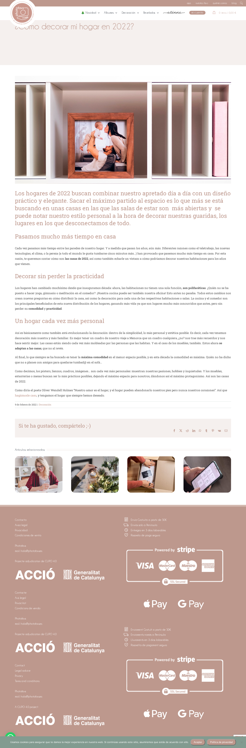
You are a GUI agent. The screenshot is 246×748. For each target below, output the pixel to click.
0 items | (227, 13)
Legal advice (23, 670)
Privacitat (20, 603)
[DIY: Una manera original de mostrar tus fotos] (151, 474)
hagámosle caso (26, 395)
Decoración (45, 404)
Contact (20, 665)
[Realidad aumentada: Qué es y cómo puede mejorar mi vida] (207, 474)
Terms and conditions (27, 681)
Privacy (19, 675)
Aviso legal (21, 525)
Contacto (20, 519)
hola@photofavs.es (31, 551)
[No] (241, 742)
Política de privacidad (221, 742)
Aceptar (198, 742)
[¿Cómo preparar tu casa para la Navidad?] (95, 474)
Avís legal (20, 597)
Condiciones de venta (28, 535)
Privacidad (21, 530)
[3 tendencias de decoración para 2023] (38, 474)
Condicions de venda (28, 608)
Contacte (20, 592)
